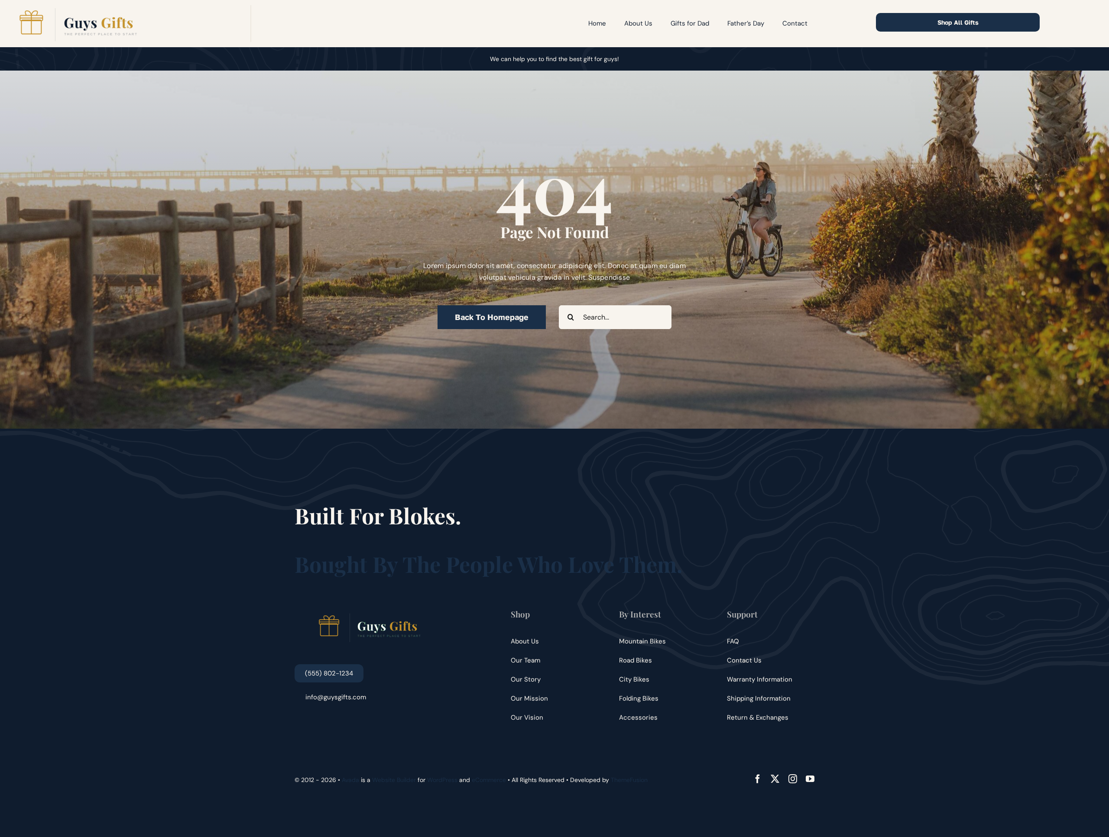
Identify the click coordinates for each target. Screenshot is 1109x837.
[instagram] (792, 779)
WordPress (442, 780)
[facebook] (757, 779)
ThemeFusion (629, 780)
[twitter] (775, 779)
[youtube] (810, 779)
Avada (350, 780)
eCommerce (489, 780)
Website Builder (394, 780)
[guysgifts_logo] (78, 8)
